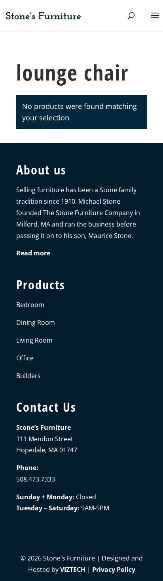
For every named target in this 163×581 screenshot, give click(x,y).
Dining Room (35, 322)
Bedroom (30, 304)
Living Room (34, 340)
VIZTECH (72, 569)
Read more (33, 253)
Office (25, 358)
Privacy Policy (113, 569)
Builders (28, 375)
